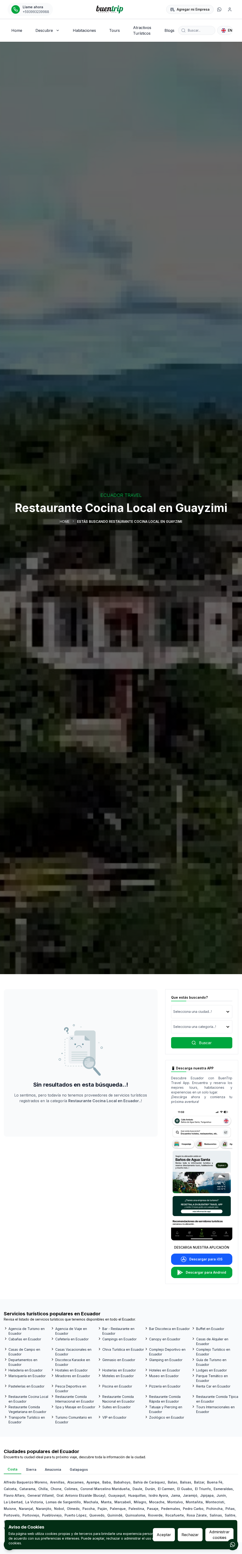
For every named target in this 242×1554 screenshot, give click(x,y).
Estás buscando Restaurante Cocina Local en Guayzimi (129, 521)
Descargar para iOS (206, 1259)
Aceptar (164, 1534)
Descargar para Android (206, 1272)
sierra (31, 1469)
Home (64, 521)
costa (12, 1469)
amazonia (53, 1469)
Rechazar (190, 1534)
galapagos (79, 1469)
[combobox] (173, 1011)
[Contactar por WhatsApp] (232, 1544)
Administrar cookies (219, 1534)
